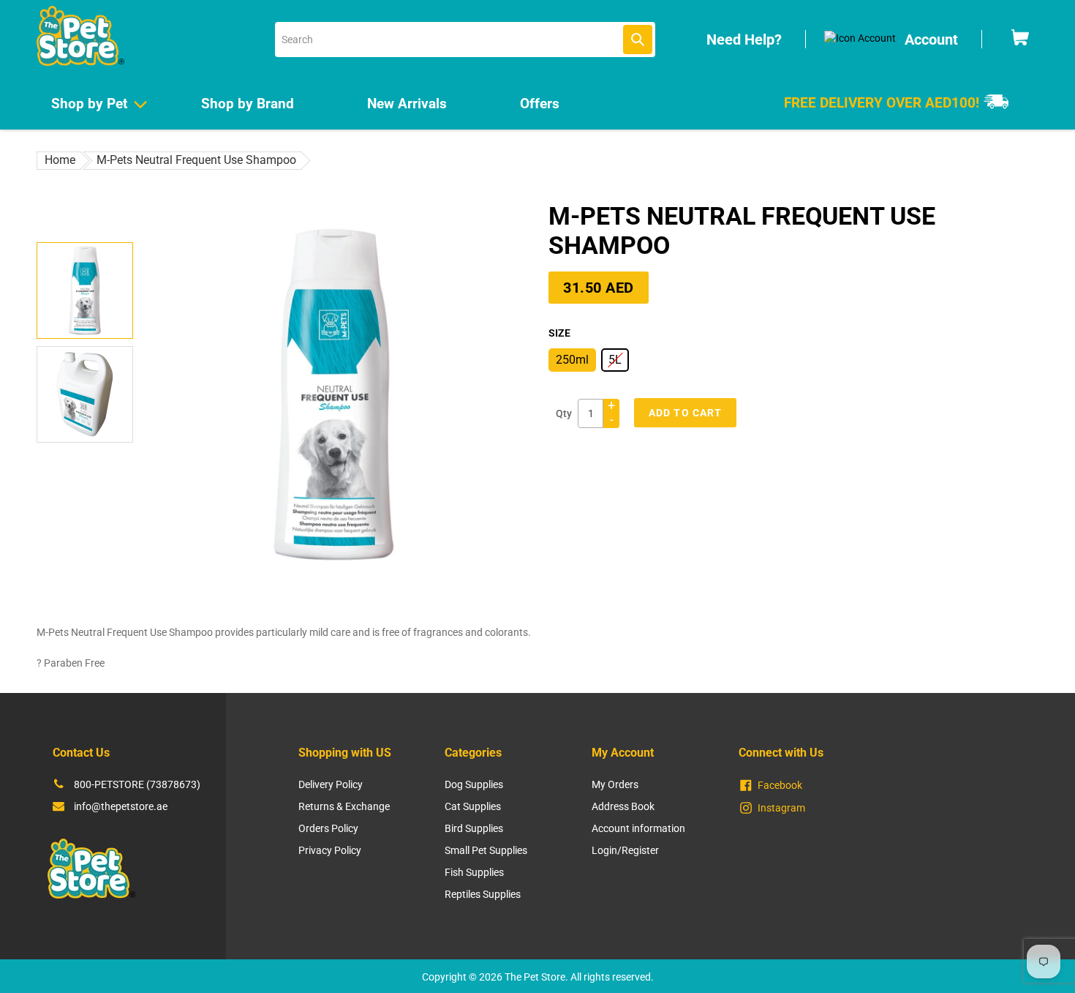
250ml (572, 360)
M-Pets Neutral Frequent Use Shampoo (196, 160)
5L (615, 360)
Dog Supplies (474, 784)
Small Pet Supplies (486, 850)
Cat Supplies (473, 806)
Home (60, 160)
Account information (638, 828)
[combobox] (465, 39)
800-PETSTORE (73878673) (137, 784)
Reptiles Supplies (483, 894)
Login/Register (625, 850)
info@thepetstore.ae (120, 806)
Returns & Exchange (344, 806)
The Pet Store (535, 977)
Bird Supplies (474, 828)
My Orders (615, 784)
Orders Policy (328, 828)
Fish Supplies (474, 872)
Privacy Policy (329, 850)
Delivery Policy (330, 784)
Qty (564, 413)
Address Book (623, 806)
